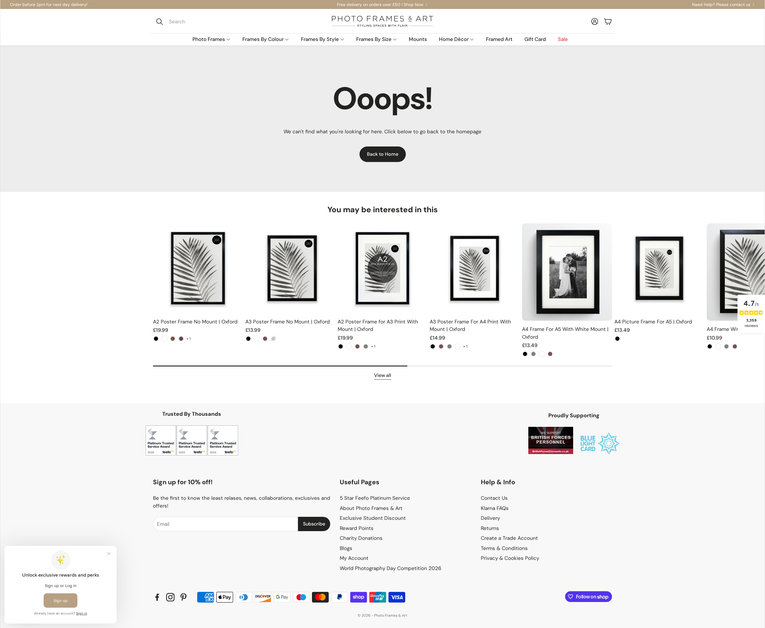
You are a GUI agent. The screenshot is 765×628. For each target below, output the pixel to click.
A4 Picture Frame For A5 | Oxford (653, 321)
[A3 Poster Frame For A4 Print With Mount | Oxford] (475, 268)
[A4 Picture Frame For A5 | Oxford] (659, 268)
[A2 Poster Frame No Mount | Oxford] (198, 268)
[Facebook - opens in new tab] (157, 597)
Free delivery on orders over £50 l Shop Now (380, 4)
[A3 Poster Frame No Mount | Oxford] (290, 268)
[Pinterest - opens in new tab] (183, 597)
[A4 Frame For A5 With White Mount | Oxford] (567, 272)
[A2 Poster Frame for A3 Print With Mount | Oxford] (383, 268)
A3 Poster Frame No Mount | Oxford (287, 321)
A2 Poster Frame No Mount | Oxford (195, 321)
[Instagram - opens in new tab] (170, 597)
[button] (193, 21)
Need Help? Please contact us (721, 4)
